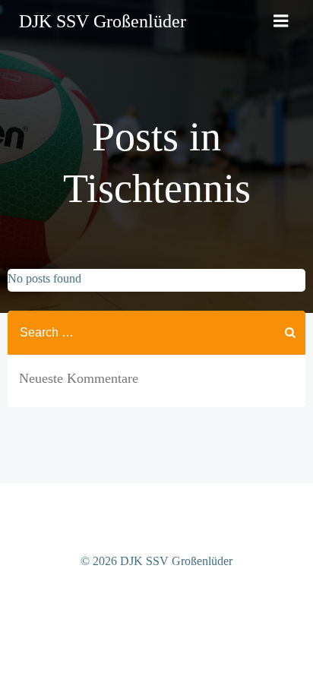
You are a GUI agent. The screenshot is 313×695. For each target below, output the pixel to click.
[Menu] (281, 21)
